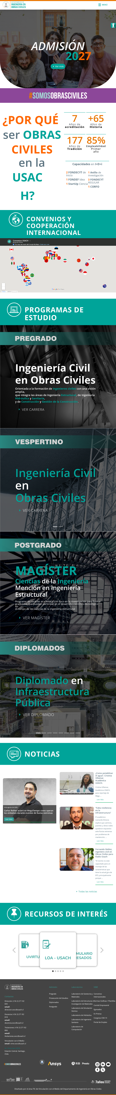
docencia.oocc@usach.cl (14, 1023)
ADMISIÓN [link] (58, 45)
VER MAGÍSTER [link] (36, 617)
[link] (113, 25)
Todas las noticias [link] (88, 891)
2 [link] (56, 84)
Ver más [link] (59, 66)
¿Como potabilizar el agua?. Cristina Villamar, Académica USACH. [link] (104, 778)
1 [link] (54, 84)
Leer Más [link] (8, 819)
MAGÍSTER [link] (46, 570)
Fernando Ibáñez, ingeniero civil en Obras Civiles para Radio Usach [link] (104, 853)
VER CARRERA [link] (33, 409)
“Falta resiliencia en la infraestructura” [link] (103, 810)
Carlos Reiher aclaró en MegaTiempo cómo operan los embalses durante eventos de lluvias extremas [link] (28, 811)
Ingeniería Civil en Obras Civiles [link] (55, 374)
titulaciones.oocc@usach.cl (15, 1036)
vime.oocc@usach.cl (18, 1043)
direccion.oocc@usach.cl (14, 1009)
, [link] (15, 1051)
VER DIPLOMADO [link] (38, 714)
